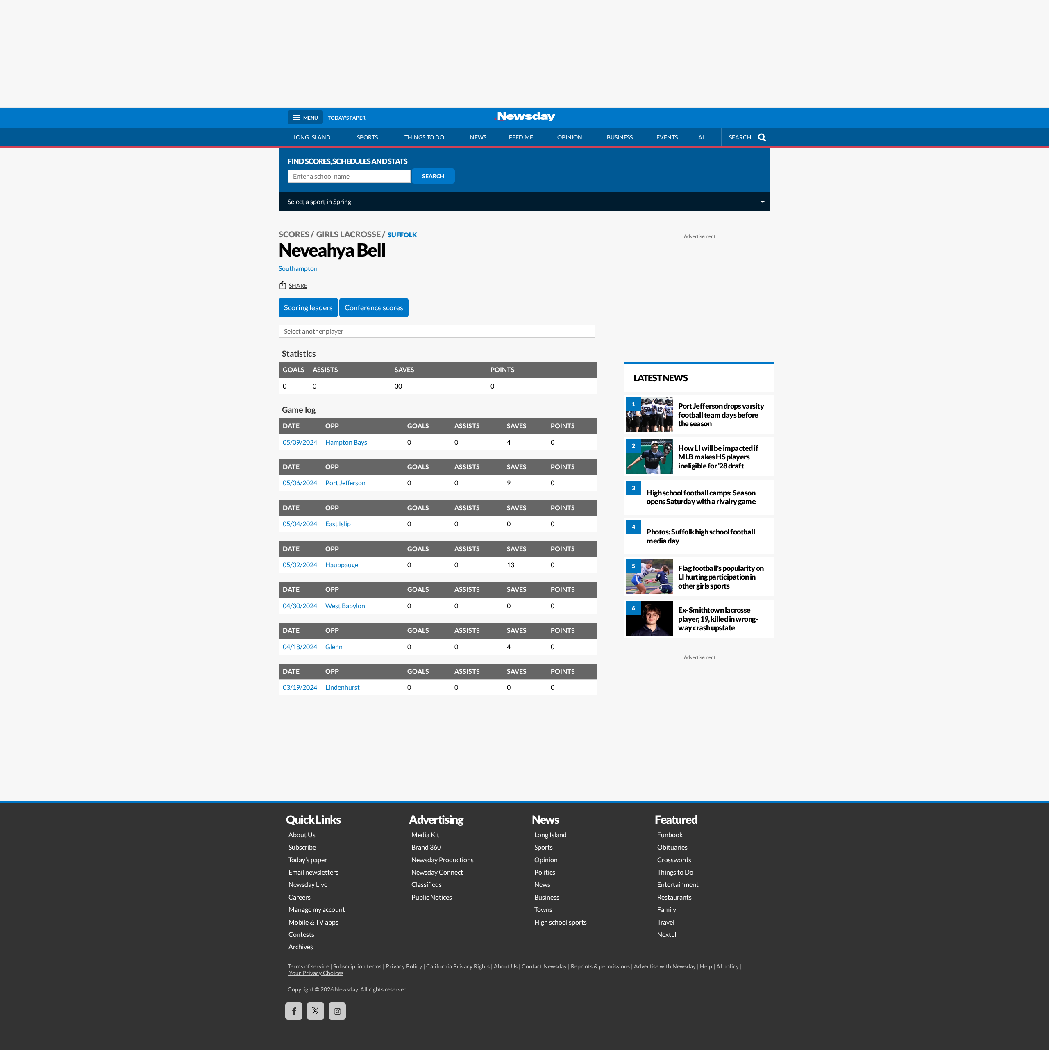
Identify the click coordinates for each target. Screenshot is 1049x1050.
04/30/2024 (300, 605)
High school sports (560, 922)
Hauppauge (341, 564)
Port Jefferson (345, 482)
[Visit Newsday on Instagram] (337, 1011)
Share (298, 285)
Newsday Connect (437, 872)
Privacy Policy (404, 966)
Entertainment (678, 884)
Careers (299, 897)
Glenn (334, 646)
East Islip (338, 523)
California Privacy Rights (458, 966)
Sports (367, 137)
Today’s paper (307, 860)
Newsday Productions (442, 860)
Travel (665, 922)
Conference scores (374, 307)
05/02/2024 (300, 564)
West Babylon (345, 605)
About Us (302, 835)
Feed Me (521, 137)
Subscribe (302, 847)
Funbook (670, 835)
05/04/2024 (300, 523)
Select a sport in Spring (319, 201)
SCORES (294, 234)
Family (666, 909)
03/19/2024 (300, 687)
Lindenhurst (342, 687)
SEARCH (740, 137)
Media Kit (425, 835)
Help (706, 966)
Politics (544, 872)
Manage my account (316, 909)
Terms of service (308, 966)
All (703, 137)
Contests (301, 934)
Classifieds (426, 884)
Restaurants (674, 897)
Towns (543, 909)
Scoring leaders (308, 307)
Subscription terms (357, 966)
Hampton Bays (346, 442)
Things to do (424, 137)
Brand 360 (426, 847)
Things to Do (675, 872)
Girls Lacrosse (348, 234)
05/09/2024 (300, 442)
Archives (300, 946)
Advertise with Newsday (665, 966)
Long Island (312, 137)
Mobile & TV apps (313, 922)
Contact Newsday (544, 966)
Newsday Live (307, 884)
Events (667, 137)
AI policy (727, 966)
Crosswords (674, 860)
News (478, 137)
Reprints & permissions (600, 966)
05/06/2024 (300, 482)
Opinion (569, 137)
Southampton (298, 268)
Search (433, 176)
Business (620, 137)
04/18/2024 (300, 646)
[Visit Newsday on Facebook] (293, 1011)
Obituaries (672, 847)
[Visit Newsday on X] (315, 1011)
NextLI (667, 934)
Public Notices (431, 897)
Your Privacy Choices (315, 972)
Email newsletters (313, 872)
